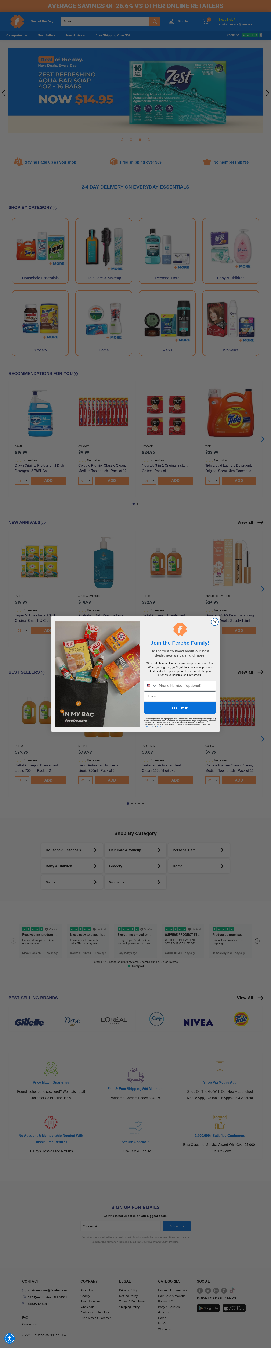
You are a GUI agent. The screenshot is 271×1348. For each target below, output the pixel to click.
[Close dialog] (214, 622)
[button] (9, 1338)
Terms (158, 726)
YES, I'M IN (180, 707)
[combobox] (150, 685)
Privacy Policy (149, 726)
